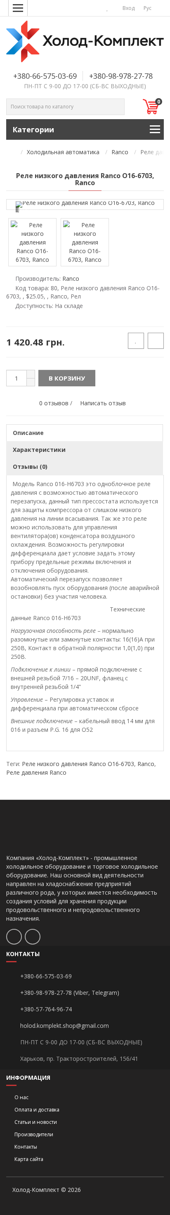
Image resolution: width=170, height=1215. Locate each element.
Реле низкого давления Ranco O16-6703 (78, 764)
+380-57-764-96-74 (46, 1009)
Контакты (25, 1147)
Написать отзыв (103, 403)
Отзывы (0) (30, 466)
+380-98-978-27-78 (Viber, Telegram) (69, 992)
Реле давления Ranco (36, 772)
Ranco (119, 152)
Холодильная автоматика (63, 152)
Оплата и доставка (36, 1110)
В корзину (67, 378)
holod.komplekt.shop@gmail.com (64, 1025)
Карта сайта (28, 1159)
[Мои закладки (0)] (107, 8)
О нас (21, 1097)
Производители (33, 1134)
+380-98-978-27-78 (121, 76)
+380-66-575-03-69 (45, 76)
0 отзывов (53, 403)
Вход (128, 8)
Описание (28, 433)
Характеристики (39, 450)
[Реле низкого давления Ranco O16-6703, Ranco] (85, 204)
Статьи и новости (35, 1122)
